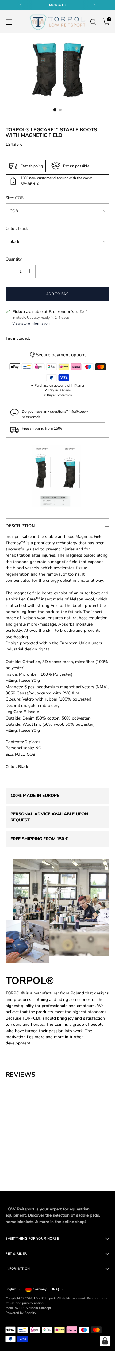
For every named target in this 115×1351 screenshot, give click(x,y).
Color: (17, 228)
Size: (15, 198)
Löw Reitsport (44, 1298)
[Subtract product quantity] (11, 271)
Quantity (14, 259)
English (11, 1289)
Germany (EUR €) (46, 1289)
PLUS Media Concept (35, 1308)
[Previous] (20, 5)
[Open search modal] (93, 21)
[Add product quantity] (29, 271)
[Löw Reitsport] (57, 21)
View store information (31, 323)
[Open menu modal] (8, 21)
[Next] (94, 5)
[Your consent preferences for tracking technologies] (105, 1341)
